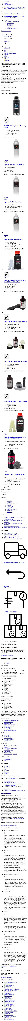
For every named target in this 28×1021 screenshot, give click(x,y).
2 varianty (6, 160)
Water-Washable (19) (12, 503)
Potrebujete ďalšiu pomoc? (10, 730)
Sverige (10, 1009)
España (10, 992)
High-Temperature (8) (12, 509)
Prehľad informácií (8, 781)
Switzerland (13, 1016)
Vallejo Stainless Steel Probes (10, 533)
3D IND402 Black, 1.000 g (15, 321)
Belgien (10, 983)
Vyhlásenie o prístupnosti (9, 785)
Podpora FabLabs (8, 752)
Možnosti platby (10, 25)
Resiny (5, 499)
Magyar (10, 998)
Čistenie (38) (10, 512)
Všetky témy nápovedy (12, 28)
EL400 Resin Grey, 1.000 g (15, 474)
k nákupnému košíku (8, 4)
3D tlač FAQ (7, 751)
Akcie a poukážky (8, 728)
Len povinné (8, 822)
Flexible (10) (10, 506)
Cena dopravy (10, 24)
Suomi (9, 1008)
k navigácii (6, 1)
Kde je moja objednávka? (13, 21)
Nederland (12, 1000)
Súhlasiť (3, 822)
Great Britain (14, 1011)
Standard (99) (10, 501)
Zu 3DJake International (6, 977)
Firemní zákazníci (8, 727)
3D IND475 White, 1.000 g (15, 361)
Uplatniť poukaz (7, 740)
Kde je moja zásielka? (9, 739)
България (12, 987)
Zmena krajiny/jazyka (14, 775)
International (14, 982)
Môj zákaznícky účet (8, 726)
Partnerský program (8, 750)
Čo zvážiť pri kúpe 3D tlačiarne (11, 526)
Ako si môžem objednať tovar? (11, 720)
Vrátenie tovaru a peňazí (9, 724)
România (11, 1019)
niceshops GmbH (11, 778)
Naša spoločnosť (7, 759)
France (9, 993)
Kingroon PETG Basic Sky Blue (11, 536)
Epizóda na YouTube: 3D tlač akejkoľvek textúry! (15, 527)
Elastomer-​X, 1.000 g (13, 239)
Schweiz (11, 1012)
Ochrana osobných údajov (10, 782)
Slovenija (11, 1005)
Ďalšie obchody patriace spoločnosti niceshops (14, 790)
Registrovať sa (7, 736)
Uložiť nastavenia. (5, 964)
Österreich (12, 1001)
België (9, 986)
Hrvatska (11, 994)
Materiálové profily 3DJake (10, 745)
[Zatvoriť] (1, 11)
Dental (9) (9, 505)
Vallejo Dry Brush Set (9, 537)
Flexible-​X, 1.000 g (12, 202)
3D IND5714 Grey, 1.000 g (15, 401)
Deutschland (14, 990)
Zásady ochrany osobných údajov (9, 825)
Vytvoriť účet (7, 41)
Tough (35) (9, 502)
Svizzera (11, 1015)
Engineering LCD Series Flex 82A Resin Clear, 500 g (15, 438)
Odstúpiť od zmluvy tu (6, 793)
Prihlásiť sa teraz (7, 36)
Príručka (6, 747)
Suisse (9, 1013)
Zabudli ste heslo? (8, 738)
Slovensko (12, 1006)
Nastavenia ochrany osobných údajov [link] (12, 786)
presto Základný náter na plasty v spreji (13, 538)
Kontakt (8, 27)
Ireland (10, 996)
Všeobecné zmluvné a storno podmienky (13, 783)
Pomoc (5, 20)
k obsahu (6, 3)
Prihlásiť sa (6, 735)
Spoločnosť (6, 789)
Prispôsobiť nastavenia (18, 822)
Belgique (11, 985)
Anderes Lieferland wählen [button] (7, 979)
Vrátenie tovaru (10, 23)
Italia (8, 997)
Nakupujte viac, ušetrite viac (10, 748)
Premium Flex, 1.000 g (14, 164)
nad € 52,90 (14, 16)
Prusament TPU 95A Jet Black (11, 534)
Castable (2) (9, 508)
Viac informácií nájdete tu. (7, 655)
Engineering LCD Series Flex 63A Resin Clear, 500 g (15, 281)
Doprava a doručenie (8, 722)
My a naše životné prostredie (10, 754)
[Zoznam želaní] (5, 43)
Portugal (11, 1004)
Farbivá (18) (9, 510)
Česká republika (16, 989)
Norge (9, 1017)
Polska (9, 1002)
